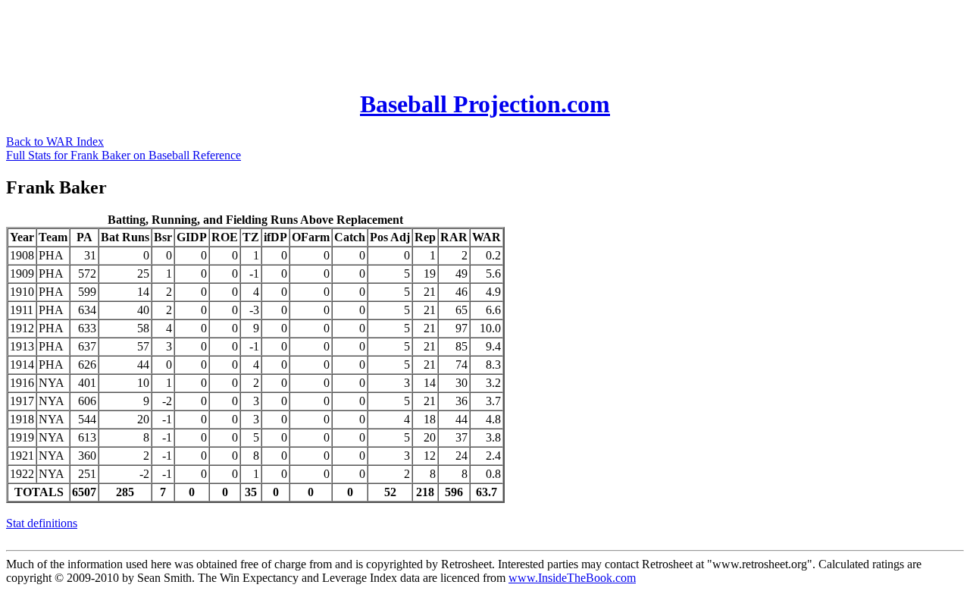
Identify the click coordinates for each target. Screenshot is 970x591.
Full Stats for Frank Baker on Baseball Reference (123, 155)
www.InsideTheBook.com (572, 577)
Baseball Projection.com (485, 104)
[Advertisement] (282, 40)
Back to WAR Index (55, 141)
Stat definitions (41, 523)
